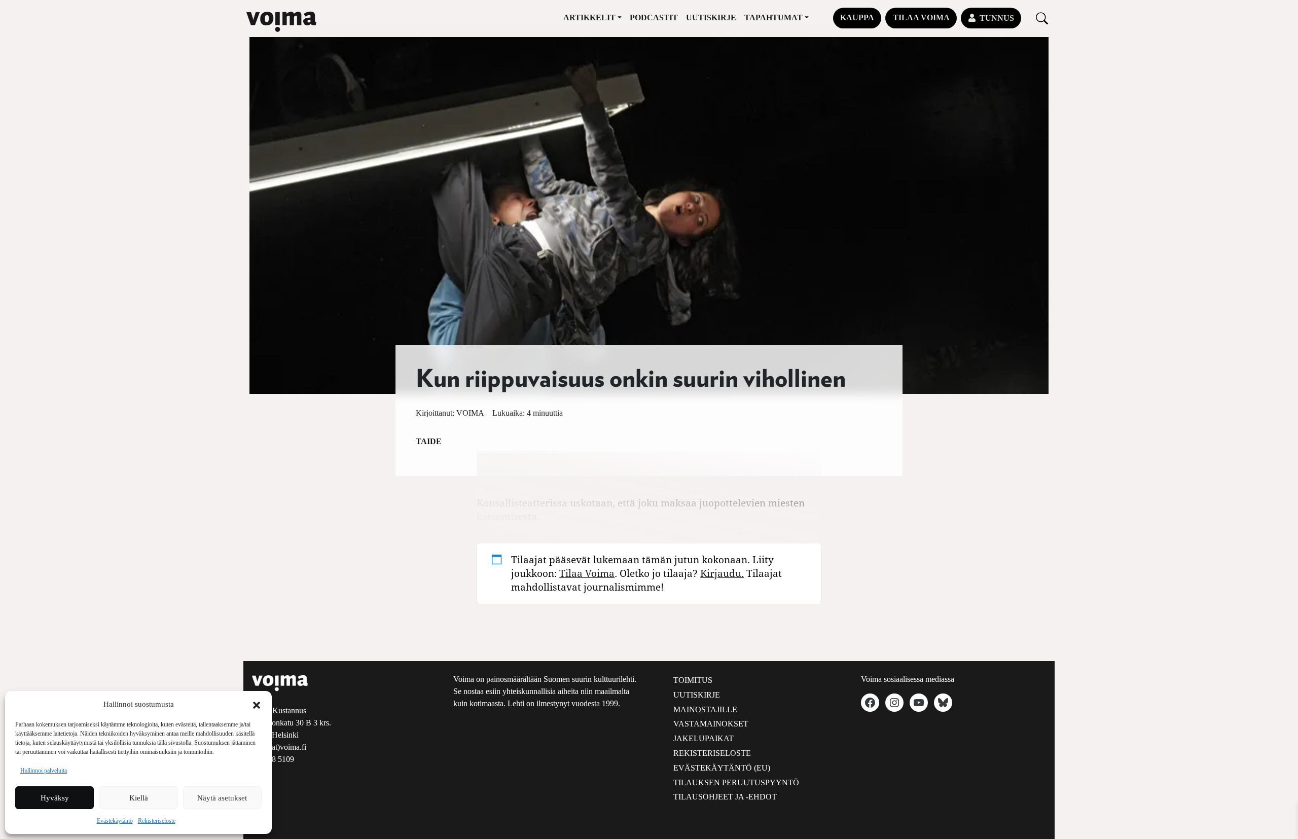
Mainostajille (705, 709)
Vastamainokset (710, 723)
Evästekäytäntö (115, 820)
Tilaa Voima (921, 17)
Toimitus (692, 680)
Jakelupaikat (703, 738)
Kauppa (857, 17)
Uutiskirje (711, 17)
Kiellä (138, 798)
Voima (470, 413)
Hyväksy (55, 798)
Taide (429, 441)
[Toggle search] (1042, 18)
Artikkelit (589, 17)
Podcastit (654, 17)
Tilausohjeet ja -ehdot (725, 796)
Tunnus (997, 18)
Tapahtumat (773, 17)
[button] (256, 704)
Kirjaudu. (722, 573)
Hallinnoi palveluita (43, 770)
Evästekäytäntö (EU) (721, 767)
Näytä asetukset (222, 798)
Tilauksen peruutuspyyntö (736, 782)
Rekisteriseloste (156, 820)
